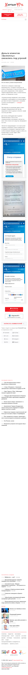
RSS (7, 342)
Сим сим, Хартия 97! (20, 15)
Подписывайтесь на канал (14, 316)
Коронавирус (4, 643)
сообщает (19, 102)
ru (10, 11)
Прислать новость (7, 9)
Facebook (6, 332)
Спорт (12, 635)
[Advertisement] (14, 37)
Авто (2, 639)
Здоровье (23, 637)
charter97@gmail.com (6, 667)
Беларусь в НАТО (14, 643)
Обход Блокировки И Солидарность (10, 641)
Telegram (16, 342)
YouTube (16, 332)
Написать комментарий (14, 323)
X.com (6, 335)
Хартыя (14, 5)
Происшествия (5, 635)
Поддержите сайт (7, 15)
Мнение (3, 606)
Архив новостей (18, 9)
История (24, 635)
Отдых (7, 639)
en (13, 11)
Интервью (9, 637)
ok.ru (7, 339)
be (8, 11)
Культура (18, 635)
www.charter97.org (18, 660)
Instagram (16, 339)
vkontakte (16, 335)
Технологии (17, 637)
